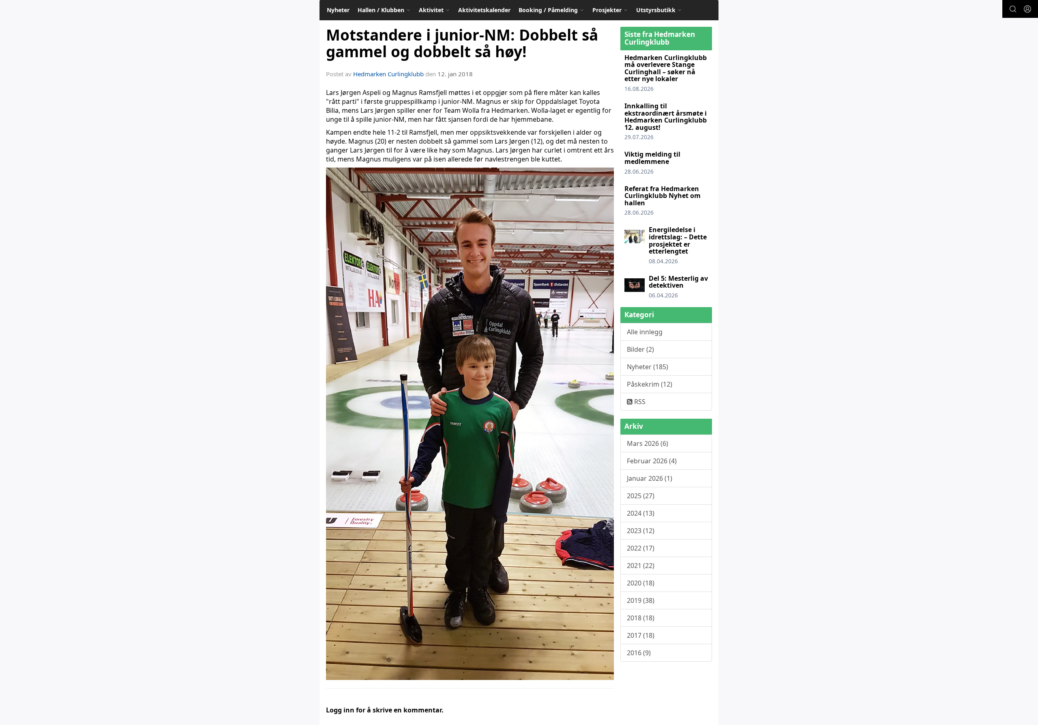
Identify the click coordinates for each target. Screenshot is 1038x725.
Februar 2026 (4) (652, 460)
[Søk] (1013, 9)
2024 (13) (640, 513)
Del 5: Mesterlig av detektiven (678, 282)
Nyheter (338, 10)
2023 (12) (640, 530)
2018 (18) (640, 617)
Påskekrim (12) (649, 384)
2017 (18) (640, 635)
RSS (639, 401)
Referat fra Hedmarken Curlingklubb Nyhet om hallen (662, 195)
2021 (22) (640, 565)
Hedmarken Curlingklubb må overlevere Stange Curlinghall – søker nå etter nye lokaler (665, 68)
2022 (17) (640, 548)
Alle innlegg (645, 331)
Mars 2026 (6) (647, 443)
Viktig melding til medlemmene (652, 158)
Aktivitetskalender (484, 10)
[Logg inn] (1027, 9)
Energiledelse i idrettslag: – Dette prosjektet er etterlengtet (678, 240)
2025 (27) (640, 495)
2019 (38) (640, 600)
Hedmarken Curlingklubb (388, 74)
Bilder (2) (640, 349)
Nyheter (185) (647, 366)
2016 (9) (639, 652)
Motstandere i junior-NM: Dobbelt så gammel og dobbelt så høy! (462, 43)
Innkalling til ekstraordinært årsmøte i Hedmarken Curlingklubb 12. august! (665, 116)
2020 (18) (640, 583)
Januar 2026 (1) (649, 478)
